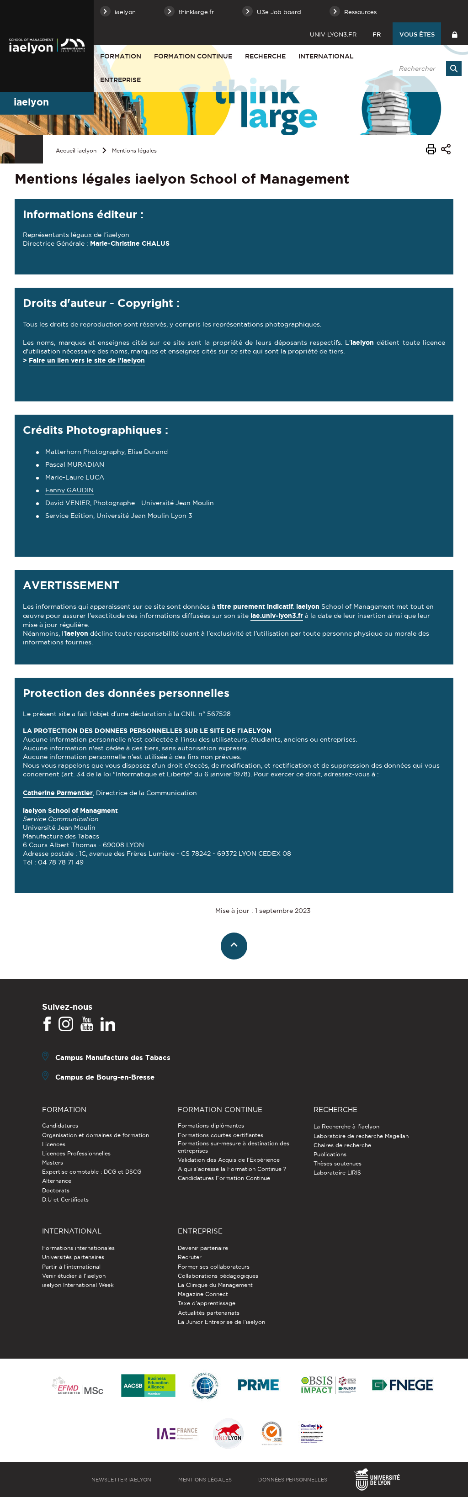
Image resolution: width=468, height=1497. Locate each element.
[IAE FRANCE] (177, 1434)
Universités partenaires (73, 1257)
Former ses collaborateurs (214, 1267)
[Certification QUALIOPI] (311, 1434)
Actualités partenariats (208, 1313)
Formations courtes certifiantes (220, 1135)
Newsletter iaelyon (121, 1479)
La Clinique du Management (215, 1285)
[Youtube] (87, 1024)
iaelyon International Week (78, 1285)
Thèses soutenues (338, 1163)
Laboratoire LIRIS (337, 1172)
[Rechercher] (454, 68)
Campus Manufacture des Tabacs (112, 1057)
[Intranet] (454, 33)
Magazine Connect (203, 1294)
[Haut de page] (234, 946)
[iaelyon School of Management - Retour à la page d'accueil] (47, 46)
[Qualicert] (271, 1434)
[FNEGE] (403, 1386)
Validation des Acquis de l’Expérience (229, 1160)
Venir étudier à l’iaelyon (74, 1276)
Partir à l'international (71, 1267)
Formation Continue (193, 56)
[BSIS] (328, 1386)
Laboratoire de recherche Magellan (361, 1136)
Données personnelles (292, 1479)
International (326, 56)
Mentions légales (134, 150)
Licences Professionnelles (76, 1153)
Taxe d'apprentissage (206, 1303)
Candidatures (60, 1125)
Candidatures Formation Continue (224, 1178)
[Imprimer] (430, 151)
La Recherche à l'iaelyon (346, 1126)
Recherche (265, 56)
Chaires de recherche (342, 1145)
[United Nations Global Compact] (205, 1386)
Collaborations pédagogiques (218, 1276)
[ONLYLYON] (228, 1434)
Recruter (190, 1257)
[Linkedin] (108, 1024)
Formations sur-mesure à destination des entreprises (233, 1147)
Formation (120, 56)
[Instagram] (65, 1024)
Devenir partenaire (203, 1248)
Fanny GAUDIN (69, 490)
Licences (53, 1144)
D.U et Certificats (65, 1199)
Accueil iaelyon (76, 150)
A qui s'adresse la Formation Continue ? (232, 1169)
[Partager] (446, 150)
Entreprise (120, 80)
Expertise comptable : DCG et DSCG (91, 1172)
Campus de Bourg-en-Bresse (104, 1077)
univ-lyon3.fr (333, 34)
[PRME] (259, 1386)
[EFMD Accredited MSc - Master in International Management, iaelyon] (77, 1386)
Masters (52, 1162)
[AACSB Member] (148, 1386)
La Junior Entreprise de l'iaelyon (221, 1322)
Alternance (56, 1181)
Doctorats (55, 1190)
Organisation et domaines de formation (95, 1135)
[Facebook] (47, 1024)
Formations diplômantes (211, 1125)
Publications (330, 1154)
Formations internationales (78, 1248)
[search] (425, 68)
